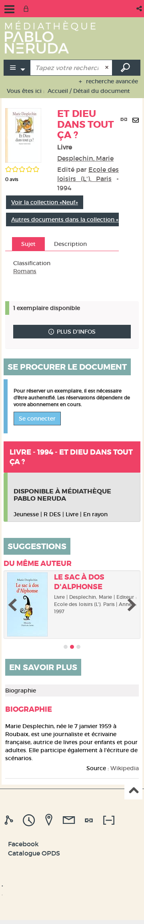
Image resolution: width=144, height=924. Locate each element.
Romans (24, 271)
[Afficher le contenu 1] (66, 647)
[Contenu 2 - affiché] (72, 647)
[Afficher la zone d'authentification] (27, 8)
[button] (140, 8)
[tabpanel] (62, 267)
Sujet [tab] (28, 244)
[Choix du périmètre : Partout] (17, 68)
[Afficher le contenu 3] (78, 647)
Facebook (23, 844)
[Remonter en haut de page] (133, 790)
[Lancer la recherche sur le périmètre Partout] (126, 68)
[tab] (10, 820)
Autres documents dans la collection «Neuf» (72, 219)
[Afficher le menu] (9, 9)
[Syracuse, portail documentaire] (50, 36)
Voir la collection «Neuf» (44, 202)
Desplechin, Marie (85, 158)
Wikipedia (124, 768)
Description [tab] (70, 244)
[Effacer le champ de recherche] (107, 68)
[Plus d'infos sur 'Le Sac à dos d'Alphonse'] (28, 604)
